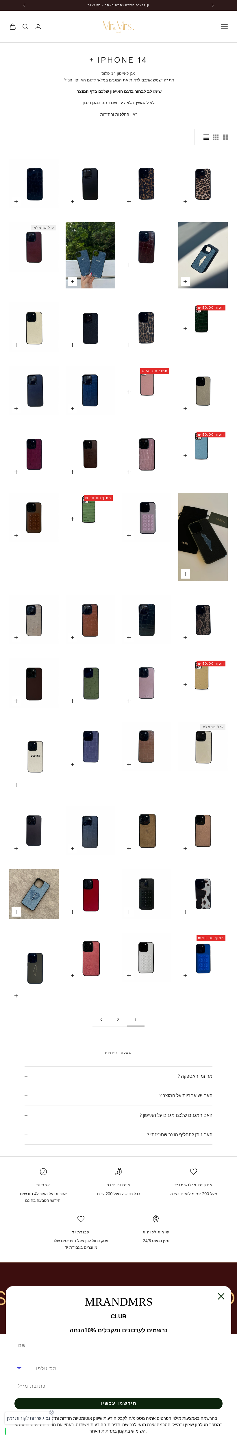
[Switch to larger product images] (225, 137)
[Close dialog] (221, 1296)
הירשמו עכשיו (119, 1403)
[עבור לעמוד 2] (101, 1019)
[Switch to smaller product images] (216, 137)
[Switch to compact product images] (206, 137)
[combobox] (23, 1368)
